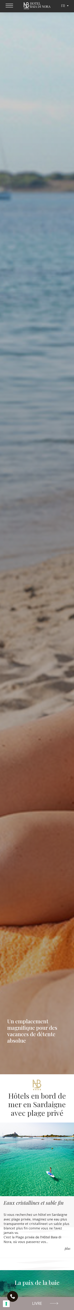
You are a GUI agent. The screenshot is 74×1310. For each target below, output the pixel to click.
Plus (67, 1249)
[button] (37, 1303)
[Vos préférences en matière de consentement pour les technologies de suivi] (6, 1303)
